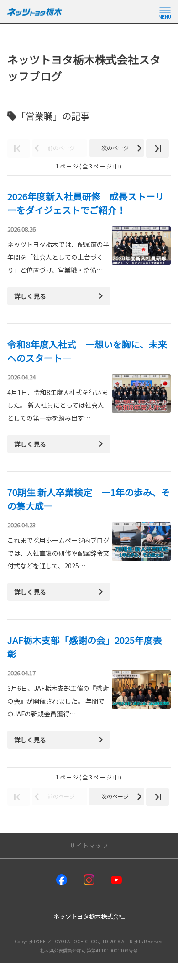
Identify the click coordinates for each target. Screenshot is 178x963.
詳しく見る (30, 295)
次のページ (115, 148)
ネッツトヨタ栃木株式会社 (89, 916)
